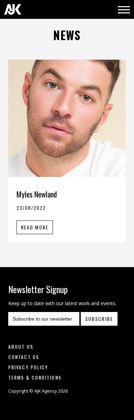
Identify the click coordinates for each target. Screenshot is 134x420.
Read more (34, 227)
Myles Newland (36, 194)
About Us (20, 346)
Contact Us (23, 356)
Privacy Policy (28, 367)
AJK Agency (12, 9)
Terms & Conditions (35, 377)
